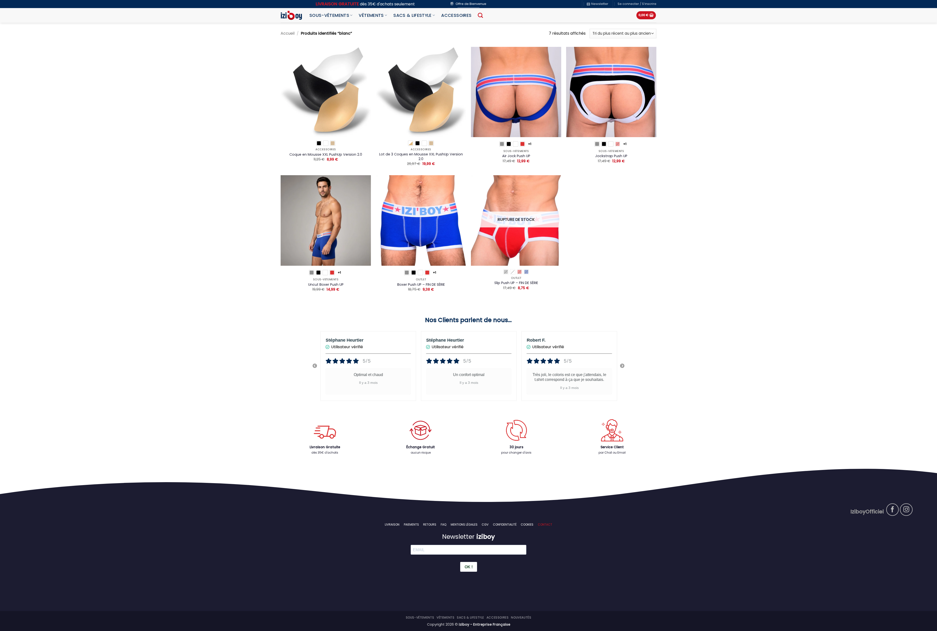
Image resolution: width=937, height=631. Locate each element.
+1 (529, 144)
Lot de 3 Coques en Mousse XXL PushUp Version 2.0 (421, 156)
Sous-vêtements (329, 15)
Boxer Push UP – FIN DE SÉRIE (421, 284)
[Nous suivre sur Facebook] (892, 509)
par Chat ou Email (612, 452)
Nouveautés (521, 617)
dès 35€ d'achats (324, 452)
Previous (315, 366)
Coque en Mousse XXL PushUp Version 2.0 (325, 154)
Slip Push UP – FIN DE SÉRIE (516, 283)
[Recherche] (480, 15)
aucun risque (421, 452)
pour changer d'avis (516, 452)
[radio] (318, 143)
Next (622, 366)
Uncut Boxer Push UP (326, 284)
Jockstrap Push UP (611, 156)
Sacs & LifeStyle (412, 15)
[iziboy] (291, 15)
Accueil (288, 33)
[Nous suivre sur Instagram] (906, 509)
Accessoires (456, 15)
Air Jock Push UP (516, 156)
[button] (597, 4)
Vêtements (371, 15)
